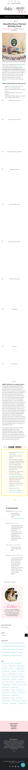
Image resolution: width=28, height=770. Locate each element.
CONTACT (13, 728)
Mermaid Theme (6, 687)
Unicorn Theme (15, 700)
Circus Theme (21, 671)
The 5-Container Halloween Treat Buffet (12, 652)
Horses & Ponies (10, 682)
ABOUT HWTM (13, 724)
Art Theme (4, 666)
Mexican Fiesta (14, 687)
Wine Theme (5, 703)
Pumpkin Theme (15, 695)
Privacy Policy (21, 761)
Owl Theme (14, 692)
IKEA (16, 469)
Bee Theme (4, 668)
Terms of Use (11, 762)
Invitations (14, 684)
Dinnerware (20, 674)
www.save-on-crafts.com (15, 474)
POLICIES (13, 727)
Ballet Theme (12, 666)
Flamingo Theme (6, 679)
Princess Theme (5, 695)
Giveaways (20, 679)
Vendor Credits (19, 29)
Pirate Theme (22, 692)
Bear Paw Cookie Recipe (15, 476)
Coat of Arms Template (15, 490)
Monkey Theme (20, 690)
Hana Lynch (19, 66)
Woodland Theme (22, 703)
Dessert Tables (12, 674)
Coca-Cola (4, 674)
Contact (17, 762)
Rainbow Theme (6, 698)
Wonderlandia (13, 703)
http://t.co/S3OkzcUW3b (17, 518)
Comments (14, 30)
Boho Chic (11, 668)
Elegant (22, 676)
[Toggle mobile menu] (25, 12)
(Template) (10, 88)
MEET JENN (13, 725)
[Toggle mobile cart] (19, 12)
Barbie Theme (20, 666)
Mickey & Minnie (6, 690)
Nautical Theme (5, 692)
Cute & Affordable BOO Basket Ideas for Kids (13, 646)
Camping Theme (20, 668)
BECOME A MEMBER (16, 3)
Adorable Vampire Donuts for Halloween (12, 649)
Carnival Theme (5, 671)
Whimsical (23, 700)
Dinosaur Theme (6, 676)
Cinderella (13, 671)
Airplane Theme (5, 663)
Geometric (14, 679)
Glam (3, 682)
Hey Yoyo (16, 488)
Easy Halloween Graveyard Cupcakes (11, 655)
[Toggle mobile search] (22, 12)
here (3, 80)
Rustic (13, 698)
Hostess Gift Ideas (20, 682)
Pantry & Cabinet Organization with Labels (13, 643)
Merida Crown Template (15, 492)
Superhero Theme (6, 700)
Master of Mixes (22, 684)
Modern (13, 690)
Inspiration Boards (6, 684)
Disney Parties (15, 676)
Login (8, 3)
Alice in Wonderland (16, 663)
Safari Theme (19, 698)
